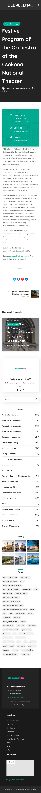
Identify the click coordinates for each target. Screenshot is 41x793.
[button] (38, 5)
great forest (32, 626)
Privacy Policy (10, 780)
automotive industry (10, 581)
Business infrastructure (11, 437)
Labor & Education (9, 498)
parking (33, 642)
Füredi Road (20, 626)
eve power (6, 618)
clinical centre (7, 593)
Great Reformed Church (10, 630)
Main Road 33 (7, 638)
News (4, 504)
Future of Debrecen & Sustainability (16, 476)
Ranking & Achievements (11, 509)
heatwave (6, 634)
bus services (26, 589)
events (30, 614)
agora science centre (10, 577)
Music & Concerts (12, 24)
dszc (10, 614)
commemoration (21, 593)
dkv (4, 614)
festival (23, 622)
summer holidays (27, 650)
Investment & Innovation (11, 493)
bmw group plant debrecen (12, 585)
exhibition (17, 618)
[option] (21, 334)
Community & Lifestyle (11, 443)
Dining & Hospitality (9, 454)
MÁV (18, 642)
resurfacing (21, 646)
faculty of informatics (10, 622)
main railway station (25, 634)
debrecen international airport (13, 606)
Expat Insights (7, 465)
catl (35, 589)
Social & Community (10, 515)
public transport (8, 646)
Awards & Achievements (11, 420)
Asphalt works (25, 577)
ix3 (14, 634)
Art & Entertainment (10, 415)
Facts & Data (7, 470)
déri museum (20, 614)
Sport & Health (8, 520)
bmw (22, 581)
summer (15, 650)
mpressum (20, 780)
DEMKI (32, 610)
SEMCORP (6, 650)
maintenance (20, 638)
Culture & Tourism (9, 448)
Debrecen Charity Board (11, 597)
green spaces (26, 630)
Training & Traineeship (10, 526)
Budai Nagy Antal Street (11, 589)
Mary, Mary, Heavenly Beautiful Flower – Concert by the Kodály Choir (20, 332)
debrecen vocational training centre (15, 610)
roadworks (32, 646)
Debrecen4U (9, 88)
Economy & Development (12, 459)
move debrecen (8, 642)
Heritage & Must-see (10, 482)
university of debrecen (10, 654)
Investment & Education (11, 487)
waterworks (25, 654)
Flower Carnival (8, 626)
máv (25, 642)
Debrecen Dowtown (21, 131)
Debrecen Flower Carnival (11, 601)
